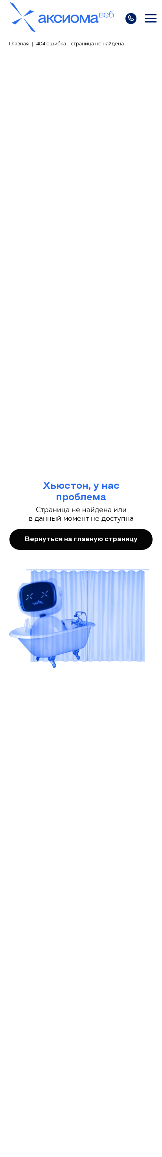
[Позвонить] (130, 18)
